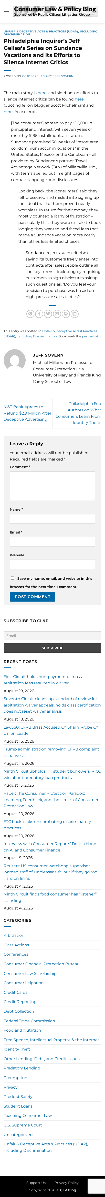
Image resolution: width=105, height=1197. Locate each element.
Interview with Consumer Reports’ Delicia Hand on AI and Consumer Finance (50, 846)
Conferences (16, 954)
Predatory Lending (22, 1068)
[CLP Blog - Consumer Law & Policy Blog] (55, 11)
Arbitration (14, 935)
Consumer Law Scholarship (30, 973)
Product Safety (18, 1096)
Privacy (11, 1087)
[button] (7, 11)
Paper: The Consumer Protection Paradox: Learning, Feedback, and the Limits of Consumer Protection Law (51, 799)
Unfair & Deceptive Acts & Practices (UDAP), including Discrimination (50, 33)
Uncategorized (18, 1134)
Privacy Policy (66, 1183)
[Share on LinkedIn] (75, 314)
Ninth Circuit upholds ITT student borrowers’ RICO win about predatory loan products (52, 774)
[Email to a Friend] (57, 314)
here (42, 92)
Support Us (36, 1183)
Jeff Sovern (63, 76)
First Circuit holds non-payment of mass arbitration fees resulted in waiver (43, 679)
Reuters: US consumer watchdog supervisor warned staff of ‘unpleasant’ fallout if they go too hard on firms (50, 872)
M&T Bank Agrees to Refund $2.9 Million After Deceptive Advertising (27, 413)
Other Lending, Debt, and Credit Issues (42, 1058)
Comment (20, 467)
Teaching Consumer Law (28, 1115)
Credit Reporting (20, 1001)
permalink (90, 336)
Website (17, 555)
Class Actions (16, 945)
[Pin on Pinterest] (66, 314)
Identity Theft (17, 1049)
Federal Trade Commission (29, 1021)
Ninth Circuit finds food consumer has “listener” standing (50, 897)
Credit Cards (16, 992)
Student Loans (18, 1106)
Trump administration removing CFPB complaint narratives (51, 752)
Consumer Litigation (24, 983)
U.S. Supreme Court (23, 1125)
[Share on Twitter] (48, 314)
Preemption (15, 1077)
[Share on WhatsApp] (30, 314)
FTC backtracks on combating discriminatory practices (47, 824)
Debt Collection (19, 1011)
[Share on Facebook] (39, 314)
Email (16, 532)
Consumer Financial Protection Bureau (42, 964)
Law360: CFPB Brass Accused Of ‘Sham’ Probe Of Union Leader (51, 730)
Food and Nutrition (22, 1030)
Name (16, 509)
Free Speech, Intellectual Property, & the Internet (51, 1040)
